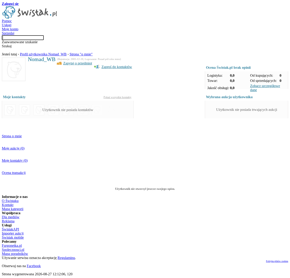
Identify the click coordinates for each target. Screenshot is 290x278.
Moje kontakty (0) (15, 160)
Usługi (6, 25)
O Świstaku (10, 201)
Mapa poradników (15, 254)
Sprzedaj (8, 33)
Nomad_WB (42, 59)
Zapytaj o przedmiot (77, 63)
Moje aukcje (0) (13, 148)
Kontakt (7, 205)
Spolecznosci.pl (13, 250)
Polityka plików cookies (277, 261)
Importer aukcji (13, 233)
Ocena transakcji (14, 173)
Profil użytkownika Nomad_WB (43, 54)
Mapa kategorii (12, 209)
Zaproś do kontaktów (117, 67)
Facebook (34, 266)
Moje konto (10, 29)
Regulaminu (66, 258)
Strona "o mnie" (81, 54)
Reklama (8, 221)
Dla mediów (10, 217)
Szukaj (7, 46)
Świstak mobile (13, 237)
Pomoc (7, 21)
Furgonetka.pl (12, 245)
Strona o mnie (12, 136)
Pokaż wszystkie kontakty (117, 97)
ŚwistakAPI (10, 229)
